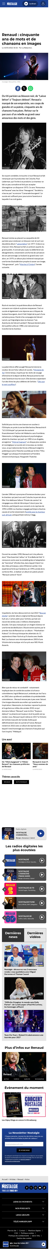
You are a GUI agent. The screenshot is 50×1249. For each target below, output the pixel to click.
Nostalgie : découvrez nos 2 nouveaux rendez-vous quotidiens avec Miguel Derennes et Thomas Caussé (20, 971)
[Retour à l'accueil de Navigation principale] (12, 3)
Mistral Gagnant (19, 442)
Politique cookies (27, 1233)
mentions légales (25, 1159)
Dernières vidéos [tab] (35, 935)
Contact (22, 1230)
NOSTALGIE (23, 859)
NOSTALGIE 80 (25, 916)
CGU (16, 1233)
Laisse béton (22, 244)
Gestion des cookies (24, 1238)
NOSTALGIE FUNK (26, 902)
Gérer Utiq (36, 1236)
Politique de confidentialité (18, 1236)
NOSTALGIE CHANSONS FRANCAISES (22, 833)
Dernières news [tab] (13, 935)
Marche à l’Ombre (27, 264)
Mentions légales (34, 1230)
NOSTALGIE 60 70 (26, 888)
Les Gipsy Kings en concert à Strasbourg (19, 1120)
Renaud (7, 1074)
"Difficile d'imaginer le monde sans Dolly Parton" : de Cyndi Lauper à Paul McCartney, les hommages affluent (23, 1004)
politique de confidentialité (12, 1161)
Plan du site (12, 1230)
